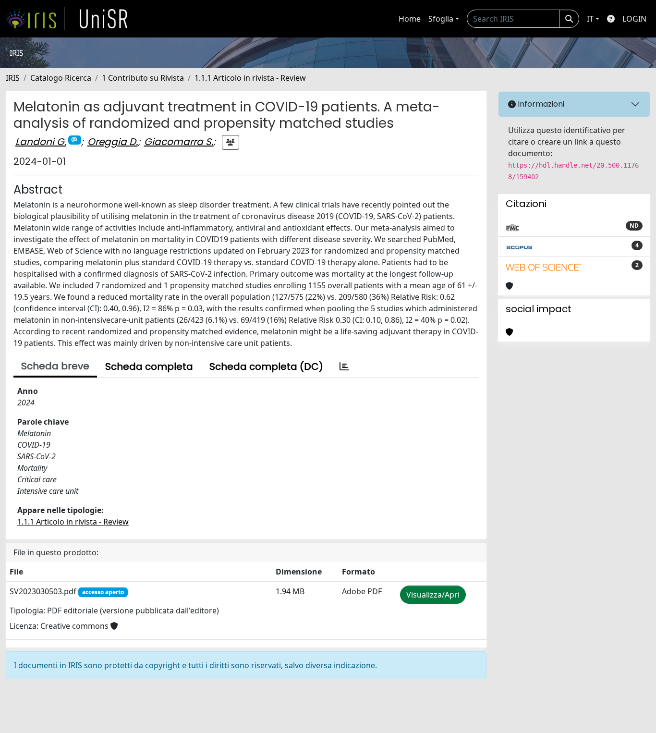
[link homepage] (35, 18)
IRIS (13, 78)
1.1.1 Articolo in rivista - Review (250, 78)
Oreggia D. (112, 141)
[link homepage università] (103, 18)
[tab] (344, 366)
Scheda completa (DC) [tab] (266, 366)
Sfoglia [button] (440, 18)
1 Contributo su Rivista (143, 78)
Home (410, 18)
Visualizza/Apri (433, 594)
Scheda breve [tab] (55, 366)
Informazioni (540, 104)
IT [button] (590, 18)
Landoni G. (40, 141)
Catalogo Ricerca (60, 78)
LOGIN (634, 18)
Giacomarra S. (178, 141)
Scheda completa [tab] (149, 366)
